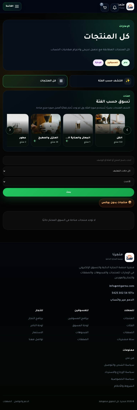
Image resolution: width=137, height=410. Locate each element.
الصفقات (128, 332)
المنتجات (128, 318)
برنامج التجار (36, 318)
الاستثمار (37, 332)
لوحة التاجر (37, 325)
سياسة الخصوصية (122, 379)
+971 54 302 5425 (123, 293)
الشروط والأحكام (124, 386)
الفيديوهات (81, 332)
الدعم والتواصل (21, 402)
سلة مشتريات (125, 339)
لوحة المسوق (80, 325)
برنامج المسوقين (78, 318)
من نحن (129, 358)
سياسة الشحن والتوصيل (119, 365)
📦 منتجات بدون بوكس (117, 202)
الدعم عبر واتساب (122, 300)
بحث (68, 192)
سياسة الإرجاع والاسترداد (119, 372)
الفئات (130, 325)
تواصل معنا (36, 339)
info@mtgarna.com (121, 286)
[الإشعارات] (114, 7)
